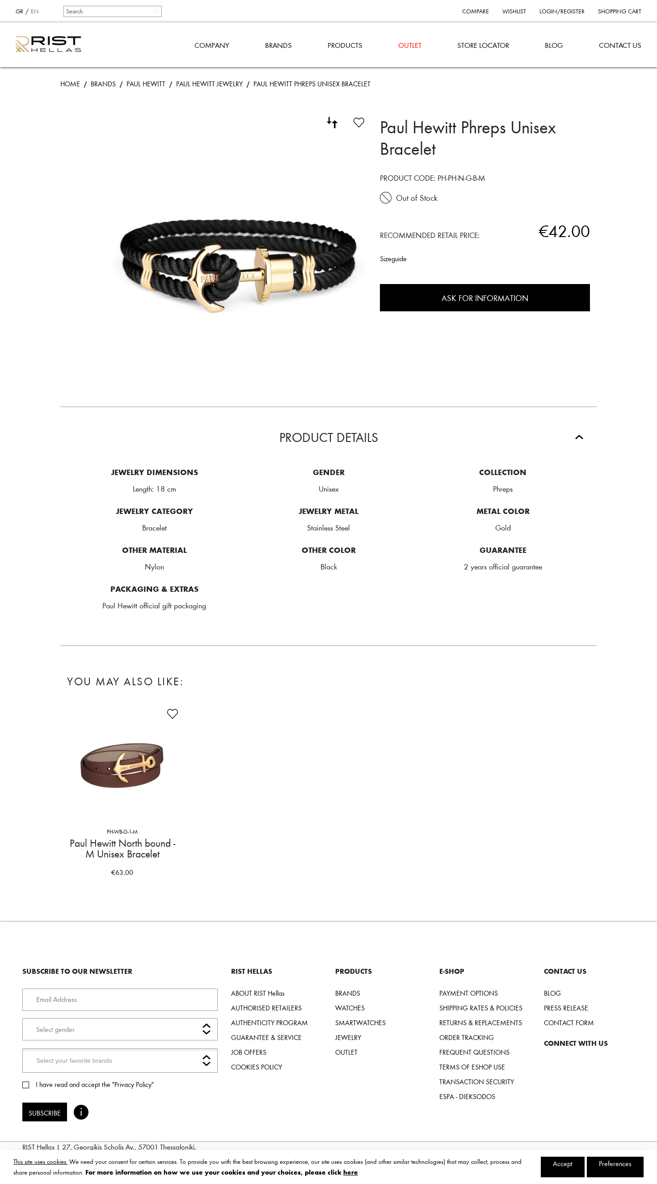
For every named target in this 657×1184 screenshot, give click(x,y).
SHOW (149, 889)
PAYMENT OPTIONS (468, 993)
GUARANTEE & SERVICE (266, 1037)
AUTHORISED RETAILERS (266, 1007)
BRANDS (278, 45)
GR (19, 11)
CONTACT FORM (569, 1022)
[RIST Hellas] (52, 45)
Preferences (615, 1163)
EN (35, 11)
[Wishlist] (359, 121)
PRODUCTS (345, 45)
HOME (70, 83)
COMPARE (475, 11)
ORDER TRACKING (466, 1037)
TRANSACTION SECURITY (476, 1081)
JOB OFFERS (248, 1052)
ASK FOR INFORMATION (485, 297)
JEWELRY (348, 1037)
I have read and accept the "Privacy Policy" (95, 1084)
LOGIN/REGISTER (562, 11)
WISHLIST (514, 11)
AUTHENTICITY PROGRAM (269, 1022)
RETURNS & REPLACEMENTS (480, 1022)
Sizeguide (393, 258)
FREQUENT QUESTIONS (474, 1052)
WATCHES (350, 1007)
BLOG (554, 45)
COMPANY (211, 45)
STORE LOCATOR (483, 45)
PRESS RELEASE (566, 1007)
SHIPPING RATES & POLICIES (480, 1007)
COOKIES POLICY (256, 1066)
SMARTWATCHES (360, 1022)
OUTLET (409, 45)
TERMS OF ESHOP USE (472, 1066)
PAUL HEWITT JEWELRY (209, 83)
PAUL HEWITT (145, 83)
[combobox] (112, 11)
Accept (563, 1163)
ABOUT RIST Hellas (258, 993)
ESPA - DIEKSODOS (467, 1096)
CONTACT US (620, 45)
